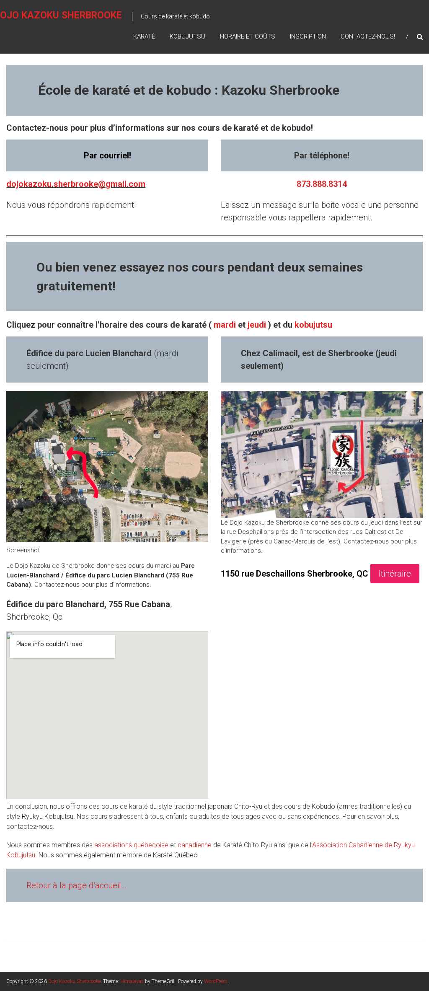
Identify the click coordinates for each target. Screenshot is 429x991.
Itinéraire (395, 574)
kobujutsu (313, 325)
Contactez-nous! (368, 36)
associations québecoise (131, 845)
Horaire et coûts (247, 36)
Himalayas (132, 981)
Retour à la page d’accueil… (76, 885)
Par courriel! (107, 155)
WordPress (215, 981)
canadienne (195, 845)
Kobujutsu (187, 36)
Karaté (144, 36)
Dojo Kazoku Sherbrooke (74, 981)
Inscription (308, 36)
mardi (225, 325)
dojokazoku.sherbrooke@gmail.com (75, 184)
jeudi (257, 325)
